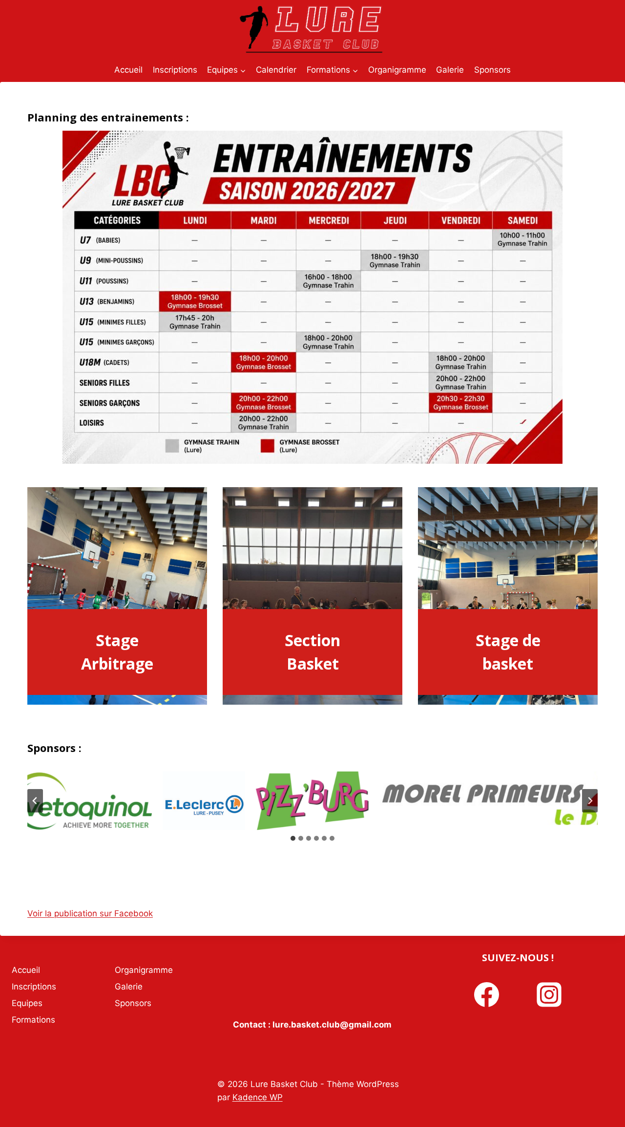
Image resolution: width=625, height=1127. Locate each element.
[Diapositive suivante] (590, 800)
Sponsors (492, 70)
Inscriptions (175, 70)
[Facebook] (487, 995)
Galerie (450, 70)
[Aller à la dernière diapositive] (35, 800)
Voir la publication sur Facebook (90, 913)
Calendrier (276, 70)
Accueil (128, 70)
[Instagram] (549, 995)
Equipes (27, 1003)
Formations (33, 1020)
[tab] (293, 838)
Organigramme (397, 70)
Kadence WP (257, 1097)
